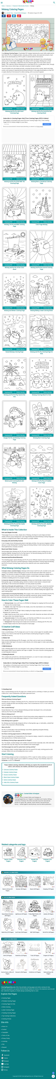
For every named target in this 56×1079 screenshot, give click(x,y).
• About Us (4, 1026)
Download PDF (8, 108)
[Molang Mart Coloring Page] (41, 417)
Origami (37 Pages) (48, 955)
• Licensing (4, 1041)
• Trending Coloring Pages (8, 1013)
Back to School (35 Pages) (8, 889)
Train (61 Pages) (34, 955)
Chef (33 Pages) (7, 955)
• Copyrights (4, 1032)
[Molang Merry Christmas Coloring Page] (41, 161)
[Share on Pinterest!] (7, 74)
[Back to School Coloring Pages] (7, 881)
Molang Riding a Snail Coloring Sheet (41, 310)
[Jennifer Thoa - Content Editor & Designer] (3, 13)
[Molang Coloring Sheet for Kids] (41, 374)
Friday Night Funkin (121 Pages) (35, 914)
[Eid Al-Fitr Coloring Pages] (48, 924)
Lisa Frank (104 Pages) (21, 932)
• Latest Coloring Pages (7, 1010)
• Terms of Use (5, 1035)
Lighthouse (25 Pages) (21, 914)
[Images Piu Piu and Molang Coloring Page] (14, 417)
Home (3, 6)
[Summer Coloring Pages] (21, 881)
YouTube (6, 1064)
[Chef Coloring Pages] (7, 947)
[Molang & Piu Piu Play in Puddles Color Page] (41, 460)
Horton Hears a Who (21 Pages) (7, 972)
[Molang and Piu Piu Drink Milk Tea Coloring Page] (14, 161)
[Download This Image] (14, 74)
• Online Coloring (5, 1007)
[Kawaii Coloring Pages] (34, 852)
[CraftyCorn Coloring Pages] (34, 964)
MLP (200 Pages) (34, 932)
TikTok (6, 1070)
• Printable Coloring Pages (8, 1001)
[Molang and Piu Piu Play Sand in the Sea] (14, 374)
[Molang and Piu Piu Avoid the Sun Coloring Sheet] (41, 90)
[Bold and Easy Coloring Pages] (48, 964)
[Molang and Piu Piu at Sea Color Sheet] (14, 247)
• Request (4, 1047)
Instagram (6, 1067)
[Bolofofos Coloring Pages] (21, 947)
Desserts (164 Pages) (21, 972)
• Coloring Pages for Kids (8, 1004)
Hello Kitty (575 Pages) (8, 932)
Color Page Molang (41, 224)
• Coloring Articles (6, 1019)
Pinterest (6, 1061)
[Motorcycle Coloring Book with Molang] (14, 460)
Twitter (6, 1058)
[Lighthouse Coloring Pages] (21, 906)
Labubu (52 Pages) (48, 914)
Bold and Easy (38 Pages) (48, 972)
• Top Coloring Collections (8, 1016)
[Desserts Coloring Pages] (21, 964)
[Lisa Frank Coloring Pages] (21, 924)
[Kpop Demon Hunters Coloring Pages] (7, 906)
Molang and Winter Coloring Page (14, 310)
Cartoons (8, 6)
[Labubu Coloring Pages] (48, 906)
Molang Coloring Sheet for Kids (41, 395)
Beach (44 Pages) (35, 889)
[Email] (21, 795)
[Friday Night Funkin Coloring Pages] (34, 906)
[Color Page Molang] (41, 204)
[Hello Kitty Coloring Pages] (7, 924)
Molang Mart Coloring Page (41, 438)
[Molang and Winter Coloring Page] (14, 290)
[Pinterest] (18, 795)
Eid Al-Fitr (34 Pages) (48, 932)
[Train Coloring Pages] (34, 947)
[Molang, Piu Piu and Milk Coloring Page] (14, 204)
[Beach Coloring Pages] (34, 881)
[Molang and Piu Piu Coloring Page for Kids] (41, 331)
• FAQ (2, 1044)
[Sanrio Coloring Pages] (8, 852)
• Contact (4, 1029)
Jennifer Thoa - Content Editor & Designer (16, 13)
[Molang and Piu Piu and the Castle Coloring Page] (14, 503)
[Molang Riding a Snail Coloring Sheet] (41, 290)
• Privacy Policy (5, 1038)
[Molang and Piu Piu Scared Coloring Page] (41, 247)
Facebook (6, 1055)
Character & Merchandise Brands (20, 6)
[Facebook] (16, 795)
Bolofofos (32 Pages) (21, 955)
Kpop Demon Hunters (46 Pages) (7, 914)
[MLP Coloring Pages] (34, 924)
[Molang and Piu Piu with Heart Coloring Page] (14, 90)
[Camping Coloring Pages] (48, 881)
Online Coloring (20, 108)
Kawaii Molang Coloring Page (14, 352)
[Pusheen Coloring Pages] (47, 852)
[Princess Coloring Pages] (21, 852)
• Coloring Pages (5, 998)
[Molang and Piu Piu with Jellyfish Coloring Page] (41, 503)
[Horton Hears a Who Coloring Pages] (7, 964)
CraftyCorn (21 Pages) (35, 972)
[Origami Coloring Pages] (48, 947)
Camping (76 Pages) (48, 889)
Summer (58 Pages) (21, 889)
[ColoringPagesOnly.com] (27, 1)
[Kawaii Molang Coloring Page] (14, 331)
